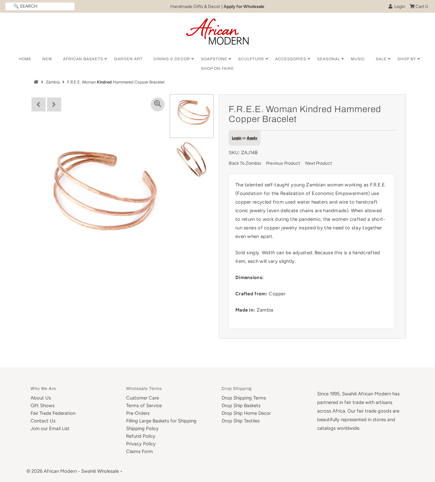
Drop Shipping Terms (244, 398)
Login (398, 6)
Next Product (318, 163)
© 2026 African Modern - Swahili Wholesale (72, 471)
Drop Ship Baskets (241, 405)
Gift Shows (42, 405)
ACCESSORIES (290, 59)
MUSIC (358, 59)
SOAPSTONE (214, 59)
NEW (47, 59)
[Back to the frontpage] (37, 82)
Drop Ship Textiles (241, 421)
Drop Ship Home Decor (246, 413)
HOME (25, 59)
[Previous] (39, 104)
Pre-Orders (138, 413)
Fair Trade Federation (53, 413)
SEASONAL (328, 59)
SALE (381, 59)
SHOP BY (406, 59)
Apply (252, 138)
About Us (41, 398)
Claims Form (139, 451)
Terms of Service (144, 405)
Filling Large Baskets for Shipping (161, 421)
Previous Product (283, 163)
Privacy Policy (141, 444)
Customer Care (142, 398)
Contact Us (43, 421)
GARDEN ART (128, 59)
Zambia (53, 82)
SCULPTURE (251, 59)
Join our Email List (50, 428)
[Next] (54, 104)
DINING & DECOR (171, 59)
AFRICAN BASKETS (83, 59)
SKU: (234, 152)
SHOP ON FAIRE (217, 68)
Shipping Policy (142, 428)
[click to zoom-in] (158, 104)
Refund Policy (140, 436)
